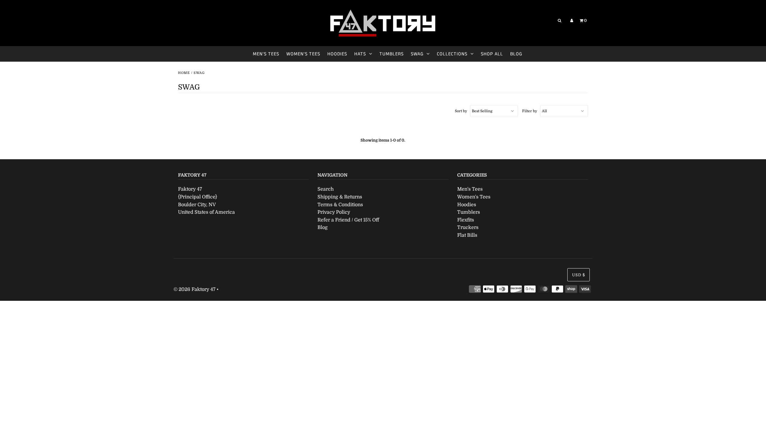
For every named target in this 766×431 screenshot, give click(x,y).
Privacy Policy (333, 212)
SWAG (417, 54)
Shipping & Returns (339, 197)
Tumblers (391, 54)
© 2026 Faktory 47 (194, 289)
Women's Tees (303, 54)
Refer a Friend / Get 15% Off (348, 220)
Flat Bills (467, 235)
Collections (452, 54)
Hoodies (337, 54)
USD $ (578, 275)
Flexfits (465, 220)
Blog (516, 54)
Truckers (467, 227)
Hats (360, 54)
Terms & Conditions (340, 204)
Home (184, 73)
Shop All (492, 54)
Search (325, 189)
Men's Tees (266, 54)
